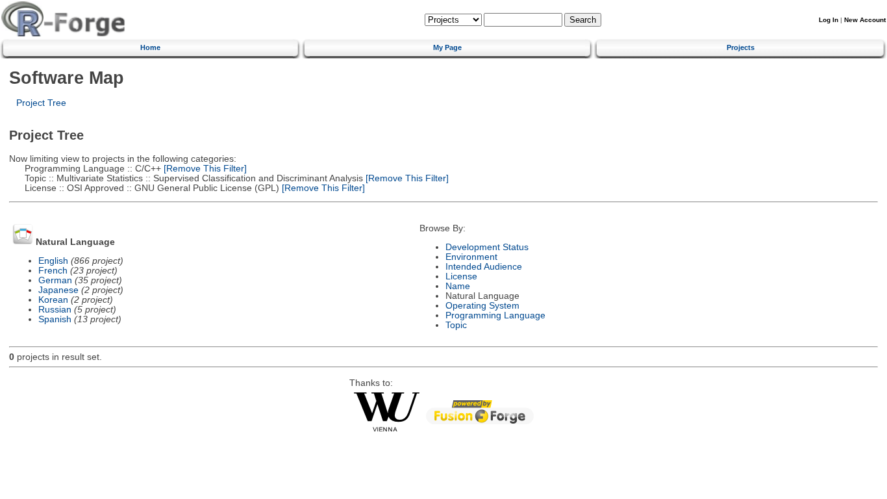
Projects (741, 47)
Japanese (58, 290)
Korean (53, 300)
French (53, 270)
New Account (865, 19)
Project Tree (41, 103)
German (55, 280)
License (461, 276)
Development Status (487, 247)
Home (150, 47)
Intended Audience (483, 267)
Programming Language (495, 315)
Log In (828, 19)
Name (457, 286)
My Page (447, 47)
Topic (456, 325)
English (53, 261)
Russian (54, 309)
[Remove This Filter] (204, 168)
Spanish (54, 319)
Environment (471, 257)
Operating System (482, 306)
